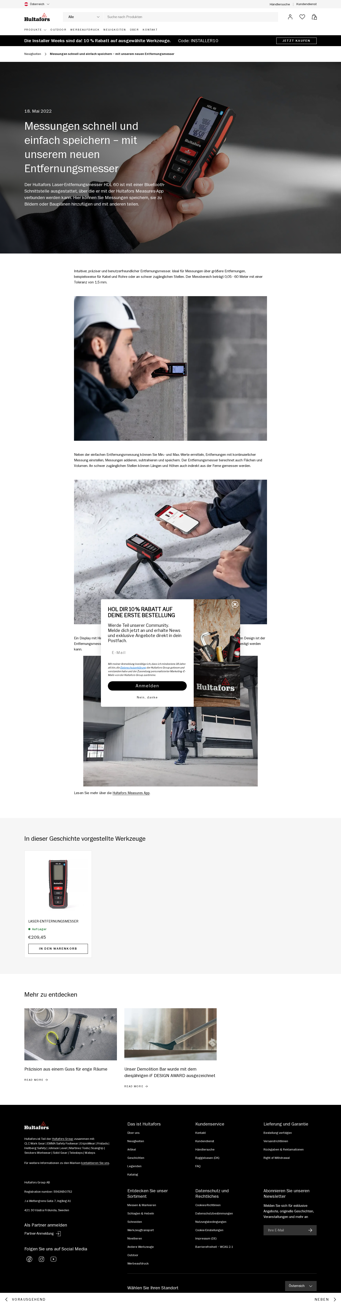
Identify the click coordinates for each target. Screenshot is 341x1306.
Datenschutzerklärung (133, 667)
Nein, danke (147, 697)
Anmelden (147, 685)
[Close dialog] (235, 604)
